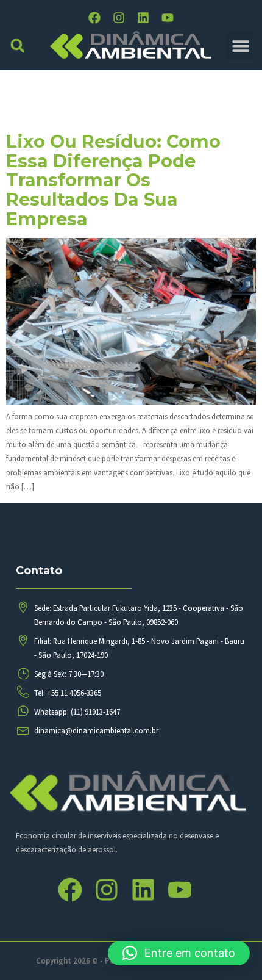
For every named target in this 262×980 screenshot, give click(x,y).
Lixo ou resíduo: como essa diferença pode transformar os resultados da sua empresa (113, 180)
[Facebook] (94, 18)
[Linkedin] (143, 18)
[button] (18, 46)
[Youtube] (167, 18)
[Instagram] (119, 18)
